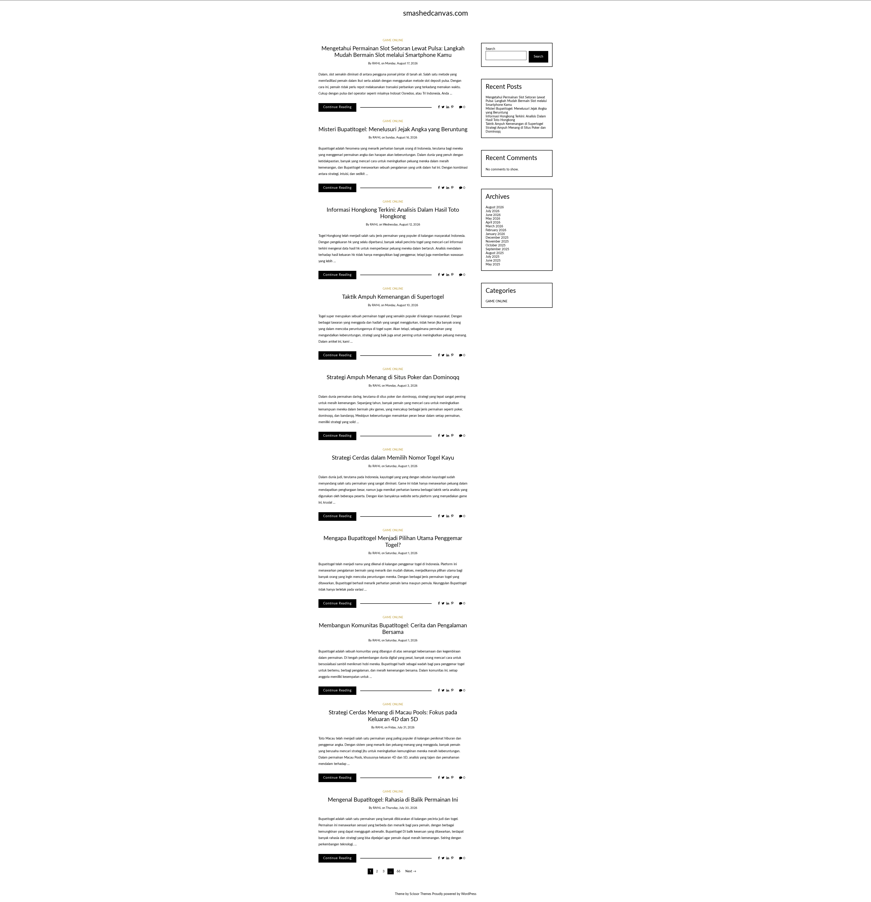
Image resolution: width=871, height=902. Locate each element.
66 (398, 871)
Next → (410, 871)
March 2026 (494, 226)
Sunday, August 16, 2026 (401, 137)
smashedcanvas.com (435, 13)
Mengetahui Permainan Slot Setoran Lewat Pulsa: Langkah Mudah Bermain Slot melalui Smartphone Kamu (516, 101)
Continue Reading (337, 107)
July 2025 (492, 256)
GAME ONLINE (393, 40)
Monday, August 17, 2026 (401, 63)
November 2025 (497, 241)
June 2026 (493, 215)
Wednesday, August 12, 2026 (401, 224)
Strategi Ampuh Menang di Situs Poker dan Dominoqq (393, 377)
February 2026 (496, 230)
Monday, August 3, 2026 (401, 385)
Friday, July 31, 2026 (401, 727)
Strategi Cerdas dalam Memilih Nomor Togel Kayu (393, 458)
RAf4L (376, 63)
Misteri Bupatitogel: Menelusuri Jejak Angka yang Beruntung (392, 129)
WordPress (468, 894)
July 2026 (492, 211)
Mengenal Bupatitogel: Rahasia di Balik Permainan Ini (393, 800)
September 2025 (497, 249)
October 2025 (496, 245)
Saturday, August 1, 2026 (401, 466)
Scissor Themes (420, 894)
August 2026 (495, 207)
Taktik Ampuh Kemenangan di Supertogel (393, 297)
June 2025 (493, 260)
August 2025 (495, 253)
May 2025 (493, 264)
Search (490, 49)
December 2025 (497, 237)
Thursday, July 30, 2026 (401, 808)
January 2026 (495, 234)
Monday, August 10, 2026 (401, 305)
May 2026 (493, 218)
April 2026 (493, 222)
